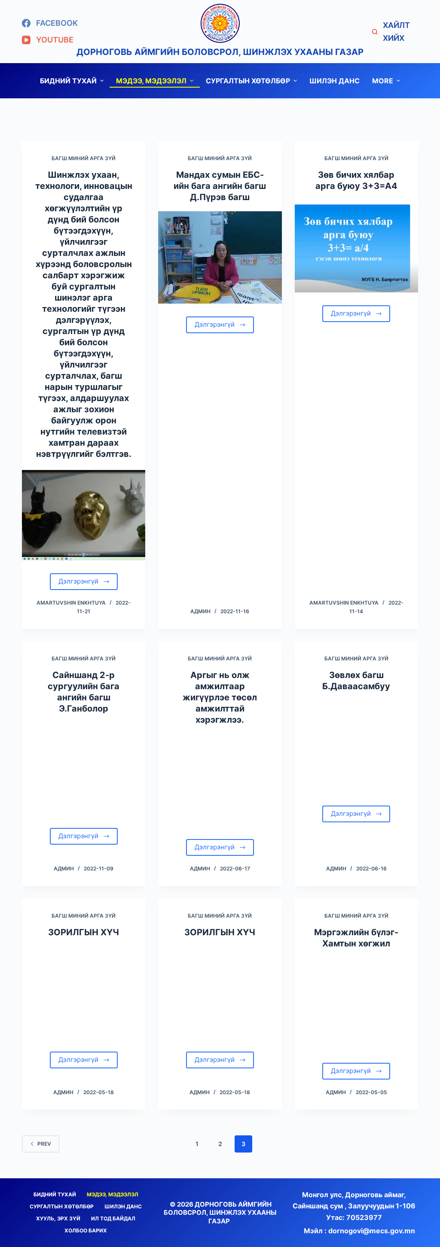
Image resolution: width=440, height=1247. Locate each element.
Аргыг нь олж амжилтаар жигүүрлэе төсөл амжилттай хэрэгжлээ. (220, 697)
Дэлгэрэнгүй (78, 581)
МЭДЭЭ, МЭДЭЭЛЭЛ (151, 80)
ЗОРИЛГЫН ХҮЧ (83, 932)
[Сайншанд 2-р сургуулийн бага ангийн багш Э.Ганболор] (83, 769)
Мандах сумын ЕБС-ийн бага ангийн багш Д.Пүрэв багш (220, 186)
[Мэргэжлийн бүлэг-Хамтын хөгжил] (356, 1004)
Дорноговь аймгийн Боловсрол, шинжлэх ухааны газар (220, 52)
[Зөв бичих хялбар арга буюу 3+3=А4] (356, 246)
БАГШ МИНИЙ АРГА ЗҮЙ (84, 158)
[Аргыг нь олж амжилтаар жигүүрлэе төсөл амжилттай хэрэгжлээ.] (219, 780)
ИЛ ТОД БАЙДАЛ (113, 1218)
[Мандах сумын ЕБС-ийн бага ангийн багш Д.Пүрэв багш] (219, 257)
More (382, 80)
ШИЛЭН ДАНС (334, 80)
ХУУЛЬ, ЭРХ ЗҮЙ (58, 1218)
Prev (44, 1144)
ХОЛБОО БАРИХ (85, 1230)
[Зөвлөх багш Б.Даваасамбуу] (356, 746)
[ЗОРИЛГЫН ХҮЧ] (83, 992)
